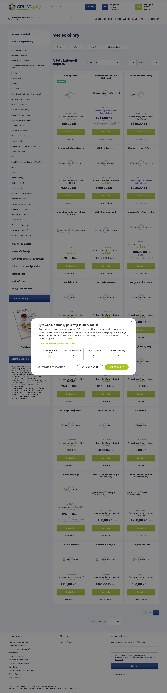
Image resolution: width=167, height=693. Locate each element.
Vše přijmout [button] (117, 367)
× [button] (131, 321)
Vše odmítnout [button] (90, 367)
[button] (83, 343)
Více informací (66, 338)
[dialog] (83, 346)
